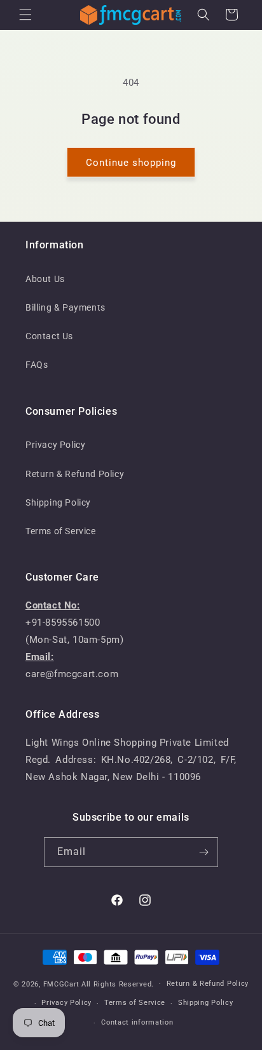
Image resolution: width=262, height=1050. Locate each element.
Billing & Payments (65, 307)
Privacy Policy (55, 445)
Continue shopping (131, 162)
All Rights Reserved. (117, 983)
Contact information (137, 1022)
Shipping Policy (58, 502)
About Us (45, 279)
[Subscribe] (203, 852)
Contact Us (49, 336)
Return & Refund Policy (74, 474)
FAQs (36, 365)
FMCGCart (61, 983)
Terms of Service (60, 531)
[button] (25, 15)
